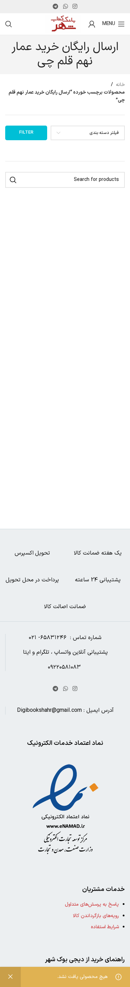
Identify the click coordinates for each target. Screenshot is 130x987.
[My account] (92, 24)
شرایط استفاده (105, 927)
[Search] (9, 24)
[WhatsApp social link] (65, 6)
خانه (120, 84)
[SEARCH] (13, 180)
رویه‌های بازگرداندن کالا (96, 916)
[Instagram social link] (74, 6)
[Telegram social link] (56, 6)
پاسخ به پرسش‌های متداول (92, 904)
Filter (26, 132)
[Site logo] (63, 23)
